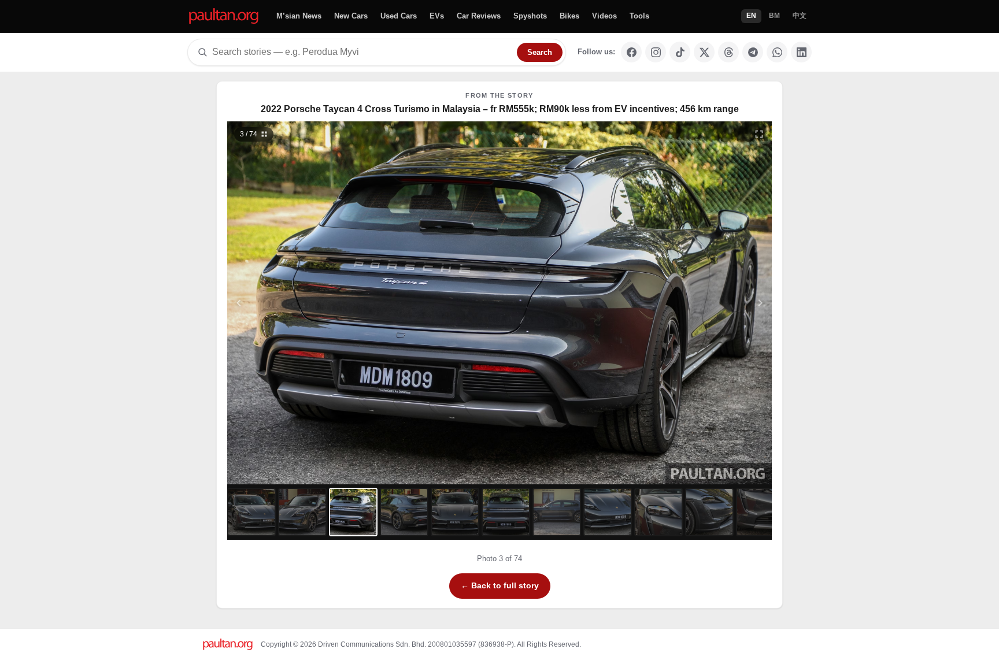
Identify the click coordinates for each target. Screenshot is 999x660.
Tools (639, 16)
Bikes (569, 16)
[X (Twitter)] (704, 52)
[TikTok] (679, 52)
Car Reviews (479, 16)
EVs (437, 16)
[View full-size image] (759, 134)
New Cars (351, 16)
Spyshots (530, 16)
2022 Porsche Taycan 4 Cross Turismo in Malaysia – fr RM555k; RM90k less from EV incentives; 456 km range (500, 109)
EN (751, 16)
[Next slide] (704, 302)
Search (539, 52)
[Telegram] (752, 52)
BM (774, 16)
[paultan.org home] (223, 16)
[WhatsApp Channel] (777, 52)
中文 (799, 16)
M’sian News (298, 16)
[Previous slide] (295, 302)
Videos (604, 16)
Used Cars (398, 16)
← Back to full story (500, 585)
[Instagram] (655, 52)
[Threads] (728, 52)
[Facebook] (631, 52)
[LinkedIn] (801, 52)
